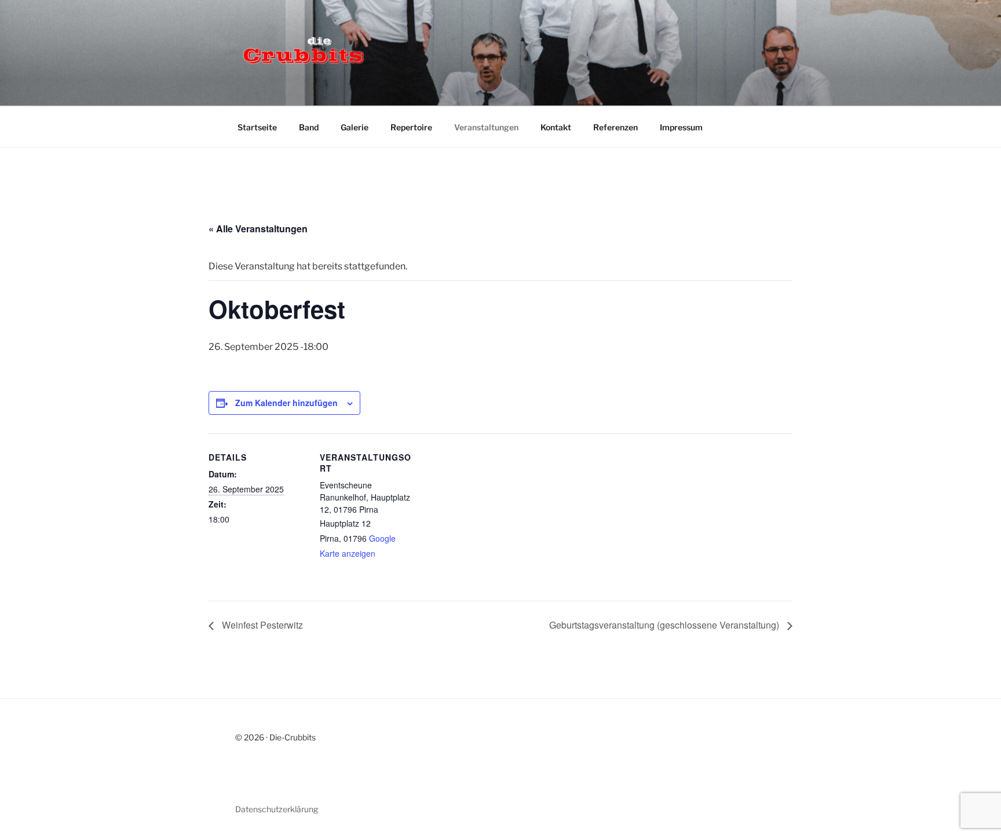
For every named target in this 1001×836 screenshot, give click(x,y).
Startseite (257, 127)
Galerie (354, 127)
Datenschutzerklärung (276, 809)
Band (309, 127)
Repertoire (411, 127)
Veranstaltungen (486, 127)
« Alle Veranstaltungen (258, 228)
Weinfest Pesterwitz (261, 624)
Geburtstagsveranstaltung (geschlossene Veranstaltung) (665, 624)
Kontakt (555, 127)
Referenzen (615, 127)
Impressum (681, 127)
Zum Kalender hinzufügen (286, 402)
